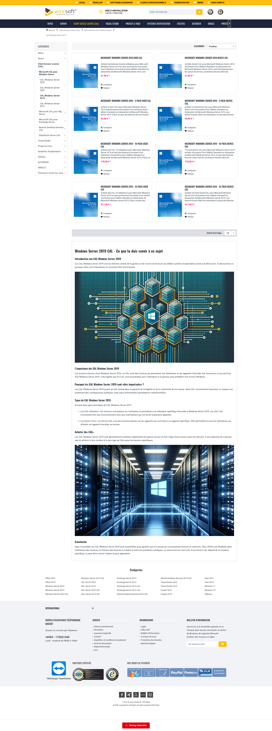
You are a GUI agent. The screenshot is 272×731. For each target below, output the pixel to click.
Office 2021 (50, 578)
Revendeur (98, 630)
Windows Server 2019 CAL (92, 578)
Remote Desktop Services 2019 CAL (176, 578)
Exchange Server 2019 (126, 578)
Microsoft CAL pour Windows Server (48, 73)
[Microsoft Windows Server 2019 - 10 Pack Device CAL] (170, 162)
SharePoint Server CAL (49, 135)
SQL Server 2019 (88, 586)
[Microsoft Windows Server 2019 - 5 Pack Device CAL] (170, 119)
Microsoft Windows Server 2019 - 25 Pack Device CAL (209, 188)
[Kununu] (143, 695)
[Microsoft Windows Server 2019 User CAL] (86, 76)
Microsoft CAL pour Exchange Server (48, 120)
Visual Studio (44, 140)
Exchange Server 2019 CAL (129, 586)
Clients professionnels (103, 626)
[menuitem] (180, 2)
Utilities (41, 157)
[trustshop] (112, 674)
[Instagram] (150, 695)
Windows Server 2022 (54, 586)
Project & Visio (45, 146)
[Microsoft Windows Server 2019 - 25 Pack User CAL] (86, 205)
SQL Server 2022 (88, 582)
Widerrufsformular (102, 647)
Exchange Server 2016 (126, 582)
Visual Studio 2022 (169, 582)
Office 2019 (50, 582)
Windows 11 (210, 586)
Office (40, 53)
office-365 (145, 630)
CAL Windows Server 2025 (50, 81)
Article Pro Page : (214, 233)
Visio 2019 (209, 582)
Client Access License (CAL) (48, 65)
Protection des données (151, 640)
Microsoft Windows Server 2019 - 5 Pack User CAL (126, 100)
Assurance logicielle (102, 633)
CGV (96, 650)
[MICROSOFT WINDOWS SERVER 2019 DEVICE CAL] (170, 76)
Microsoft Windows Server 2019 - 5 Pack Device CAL (208, 102)
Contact (97, 636)
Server (41, 58)
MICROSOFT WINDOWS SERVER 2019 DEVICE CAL (206, 58)
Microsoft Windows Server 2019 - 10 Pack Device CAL (209, 145)
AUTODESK (43, 162)
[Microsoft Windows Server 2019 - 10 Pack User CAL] (86, 162)
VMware (208, 594)
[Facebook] (122, 695)
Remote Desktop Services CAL (51, 128)
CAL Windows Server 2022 (50, 89)
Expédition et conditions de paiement (110, 640)
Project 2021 (166, 590)
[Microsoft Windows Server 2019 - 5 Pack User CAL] (86, 119)
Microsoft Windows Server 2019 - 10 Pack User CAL (124, 145)
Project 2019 (166, 594)
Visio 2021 (209, 578)
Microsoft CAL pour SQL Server (50, 112)
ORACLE (42, 167)
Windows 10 (210, 590)
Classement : (199, 46)
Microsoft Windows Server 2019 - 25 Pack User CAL (124, 188)
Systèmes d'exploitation (49, 151)
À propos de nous (148, 636)
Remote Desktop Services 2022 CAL (132, 594)
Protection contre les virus (50, 173)
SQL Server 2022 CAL (90, 590)
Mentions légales (148, 643)
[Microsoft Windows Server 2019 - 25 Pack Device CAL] (170, 205)
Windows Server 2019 (54, 590)
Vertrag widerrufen (138, 725)
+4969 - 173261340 (57, 637)
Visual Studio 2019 (169, 586)
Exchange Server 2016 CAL (129, 590)
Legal (143, 626)
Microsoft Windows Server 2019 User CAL (121, 58)
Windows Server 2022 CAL (56, 594)
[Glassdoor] (136, 695)
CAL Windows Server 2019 (50, 96)
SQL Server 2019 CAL (90, 594)
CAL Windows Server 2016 (50, 104)
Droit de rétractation (103, 643)
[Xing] (129, 695)
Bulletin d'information (150, 633)
